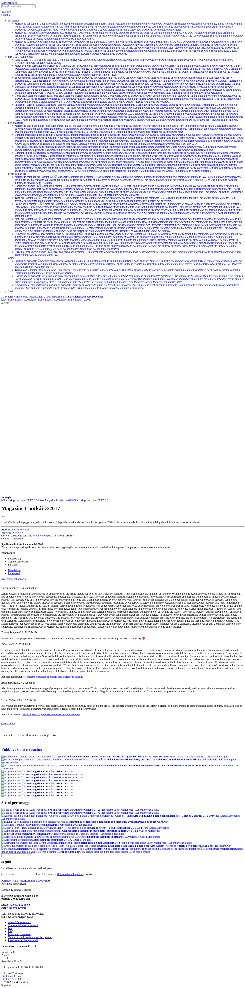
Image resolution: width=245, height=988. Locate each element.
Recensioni (14, 573)
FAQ (10, 931)
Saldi (10, 291)
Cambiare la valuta (19, 529)
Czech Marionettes (159, 827)
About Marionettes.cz (19, 922)
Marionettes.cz (9, 2)
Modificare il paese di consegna (49, 535)
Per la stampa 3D (17, 173)
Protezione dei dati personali (23, 940)
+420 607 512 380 (18, 904)
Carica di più (8, 723)
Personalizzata (15, 122)
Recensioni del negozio (13, 579)
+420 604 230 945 (16, 907)
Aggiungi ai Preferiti (12, 532)
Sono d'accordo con (60, 874)
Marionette (13, 20)
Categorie (8, 296)
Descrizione (14, 570)
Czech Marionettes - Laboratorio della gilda (206, 756)
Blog (10, 928)
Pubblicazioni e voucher (41, 296)
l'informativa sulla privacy (70, 874)
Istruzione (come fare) (19, 934)
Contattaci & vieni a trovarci (23, 925)
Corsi (11, 257)
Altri (3, 516)
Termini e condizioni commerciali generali (30, 937)
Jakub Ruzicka (84, 824)
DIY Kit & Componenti (20, 56)
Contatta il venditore (12, 538)
